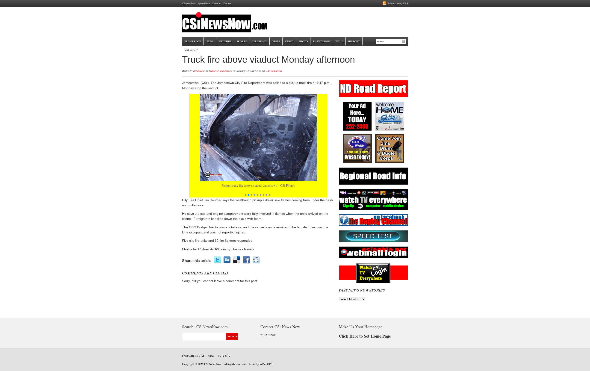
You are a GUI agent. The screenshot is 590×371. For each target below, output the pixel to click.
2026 (211, 356)
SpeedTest (204, 3)
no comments (275, 71)
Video (289, 41)
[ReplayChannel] (373, 225)
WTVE (339, 41)
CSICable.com (193, 356)
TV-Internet (321, 41)
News (210, 41)
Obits (276, 41)
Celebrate (259, 41)
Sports (241, 41)
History (354, 41)
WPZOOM (266, 364)
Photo (303, 41)
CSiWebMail (188, 3)
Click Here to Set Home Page (365, 336)
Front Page (192, 41)
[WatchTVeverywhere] (373, 209)
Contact (228, 3)
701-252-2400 (268, 335)
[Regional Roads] (373, 184)
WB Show (191, 49)
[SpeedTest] (373, 241)
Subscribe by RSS (397, 3)
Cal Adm (216, 3)
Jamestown (226, 71)
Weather (225, 41)
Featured (213, 71)
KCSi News (199, 71)
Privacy (224, 356)
